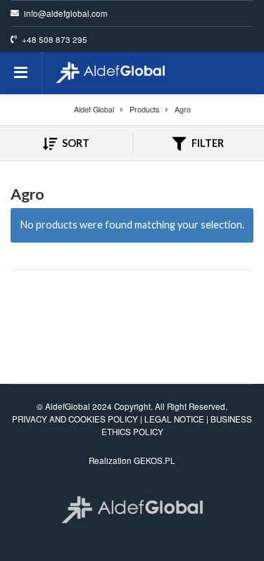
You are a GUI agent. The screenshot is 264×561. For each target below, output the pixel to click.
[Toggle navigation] (21, 73)
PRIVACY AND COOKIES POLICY (75, 419)
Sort (74, 143)
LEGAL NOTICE (174, 419)
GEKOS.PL (154, 460)
